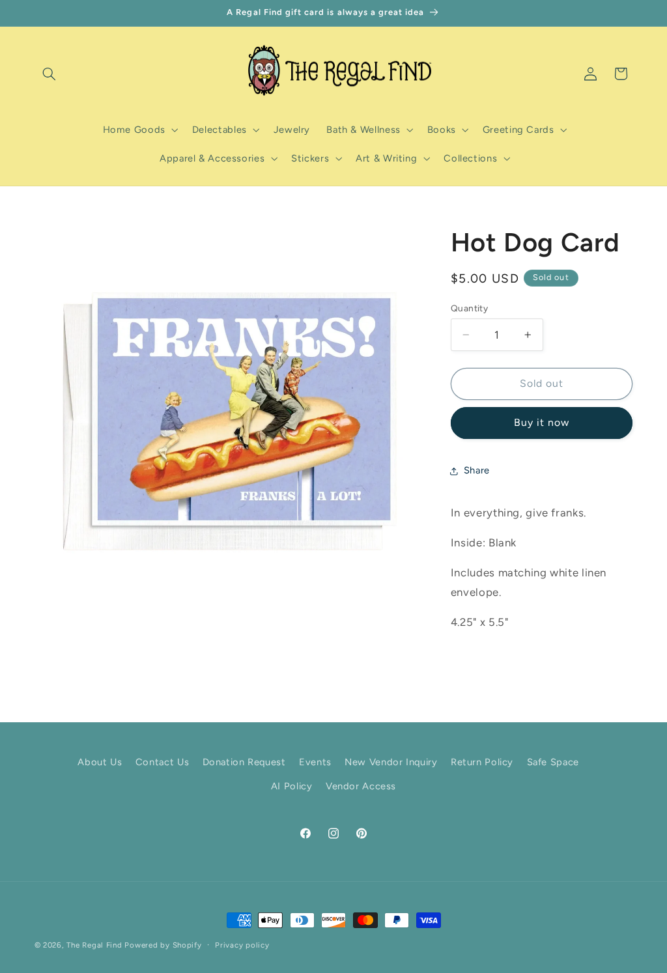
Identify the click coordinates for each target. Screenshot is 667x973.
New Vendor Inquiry (391, 762)
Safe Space (553, 762)
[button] (49, 74)
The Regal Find (94, 945)
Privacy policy (242, 945)
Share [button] (477, 470)
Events (315, 762)
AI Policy (292, 786)
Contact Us (162, 762)
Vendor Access (361, 786)
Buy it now (542, 422)
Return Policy (482, 762)
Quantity (469, 308)
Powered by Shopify (162, 945)
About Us (100, 762)
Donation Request (244, 762)
